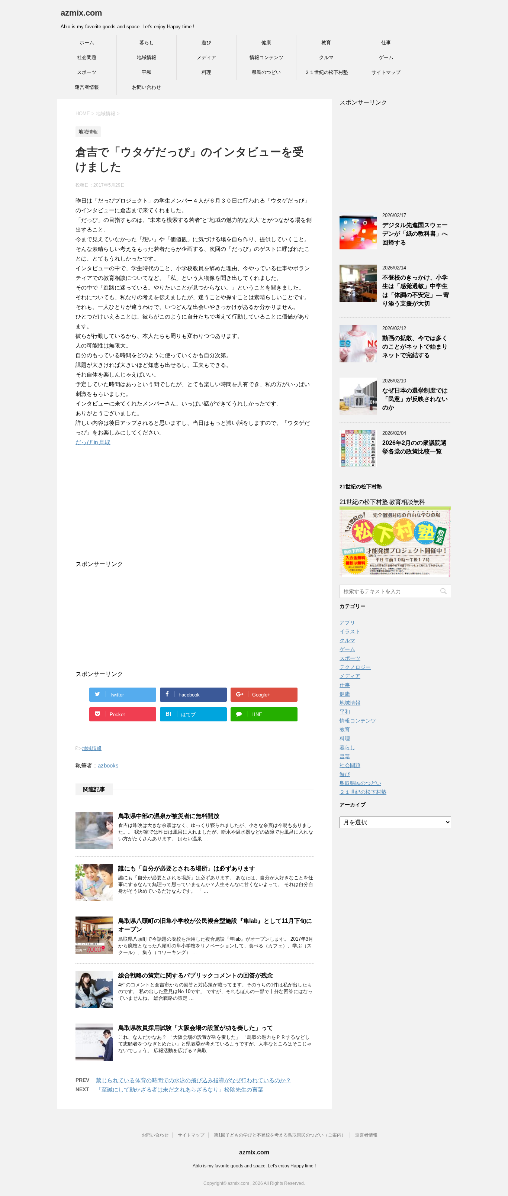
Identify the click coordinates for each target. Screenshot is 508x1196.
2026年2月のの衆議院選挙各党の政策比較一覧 (414, 447)
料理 (206, 72)
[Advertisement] (187, 514)
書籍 (345, 756)
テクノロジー (355, 667)
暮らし (146, 42)
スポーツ (86, 72)
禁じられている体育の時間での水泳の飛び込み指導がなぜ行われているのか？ (193, 1080)
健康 (266, 42)
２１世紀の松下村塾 (326, 72)
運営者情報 (87, 87)
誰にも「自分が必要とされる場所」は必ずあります (186, 868)
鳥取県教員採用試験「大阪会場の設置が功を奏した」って (195, 1028)
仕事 (386, 42)
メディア (206, 57)
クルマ (326, 57)
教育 (326, 42)
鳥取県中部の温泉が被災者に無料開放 (168, 816)
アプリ (347, 623)
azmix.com (81, 12)
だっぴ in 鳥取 (92, 442)
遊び (206, 42)
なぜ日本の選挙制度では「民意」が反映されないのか (415, 399)
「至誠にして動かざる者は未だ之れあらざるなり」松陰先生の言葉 (179, 1089)
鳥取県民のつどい (360, 783)
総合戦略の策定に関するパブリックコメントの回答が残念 (195, 975)
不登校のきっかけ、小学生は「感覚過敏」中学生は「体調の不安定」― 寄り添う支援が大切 (415, 290)
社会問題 (86, 57)
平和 (146, 72)
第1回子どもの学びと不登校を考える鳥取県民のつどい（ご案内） (280, 1135)
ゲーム (386, 57)
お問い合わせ (146, 87)
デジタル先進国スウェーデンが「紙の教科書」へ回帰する (415, 234)
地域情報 (146, 57)
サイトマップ (386, 72)
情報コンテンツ (266, 57)
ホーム (87, 42)
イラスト (350, 631)
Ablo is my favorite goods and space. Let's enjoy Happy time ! (254, 1165)
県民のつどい (266, 72)
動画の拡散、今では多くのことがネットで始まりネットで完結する (415, 347)
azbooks (108, 765)
